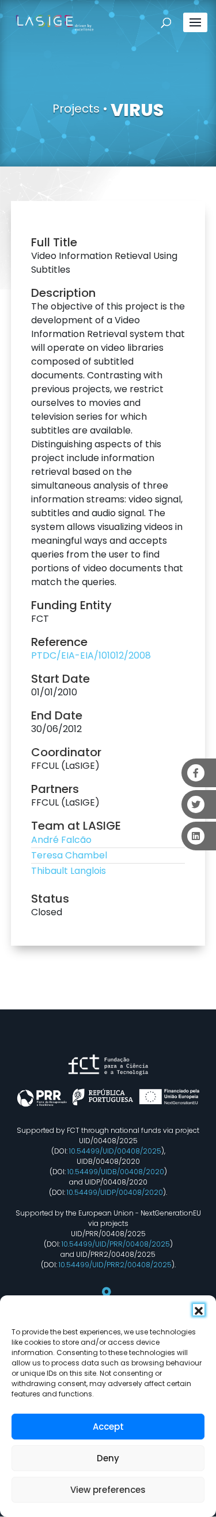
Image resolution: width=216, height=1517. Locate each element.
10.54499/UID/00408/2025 (115, 1151)
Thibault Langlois (68, 870)
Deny (108, 1458)
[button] (198, 1309)
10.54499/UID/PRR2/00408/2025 (115, 1265)
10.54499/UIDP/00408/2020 (115, 1192)
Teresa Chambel (69, 855)
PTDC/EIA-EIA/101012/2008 (91, 655)
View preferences (108, 1490)
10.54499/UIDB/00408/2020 (115, 1172)
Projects (76, 108)
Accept (108, 1427)
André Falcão (61, 839)
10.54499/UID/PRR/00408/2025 (116, 1244)
